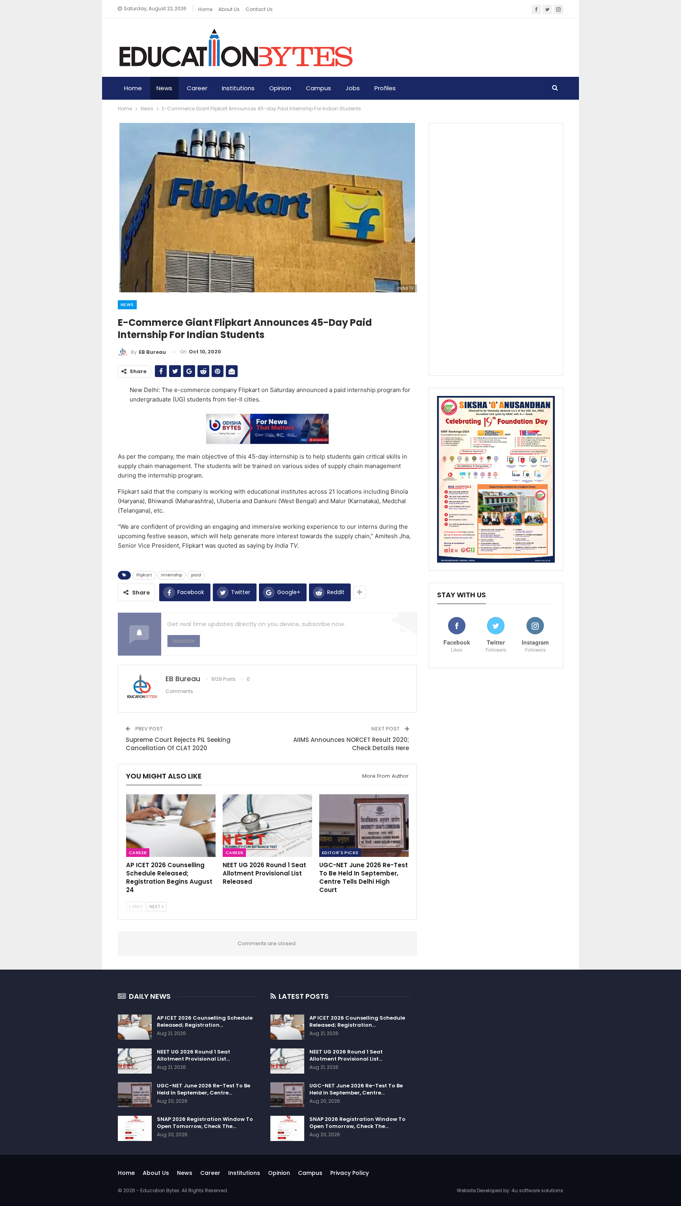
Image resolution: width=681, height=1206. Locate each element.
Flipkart (144, 575)
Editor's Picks (340, 852)
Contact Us (259, 9)
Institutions (238, 88)
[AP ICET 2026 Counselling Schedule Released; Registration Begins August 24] (171, 825)
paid (196, 575)
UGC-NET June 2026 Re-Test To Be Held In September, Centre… (203, 1089)
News (164, 88)
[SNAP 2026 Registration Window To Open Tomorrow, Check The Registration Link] (135, 1128)
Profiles (385, 88)
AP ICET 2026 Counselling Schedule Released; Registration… (205, 1021)
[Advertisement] (496, 249)
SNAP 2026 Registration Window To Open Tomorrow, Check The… (205, 1122)
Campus (318, 88)
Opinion (280, 88)
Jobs (353, 88)
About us (229, 9)
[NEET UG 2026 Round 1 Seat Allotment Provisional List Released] (267, 825)
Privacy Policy (349, 1173)
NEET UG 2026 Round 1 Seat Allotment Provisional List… (193, 1055)
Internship (171, 575)
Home (205, 9)
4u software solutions (537, 1190)
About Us (156, 1173)
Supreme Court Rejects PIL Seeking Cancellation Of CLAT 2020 (178, 744)
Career (197, 88)
